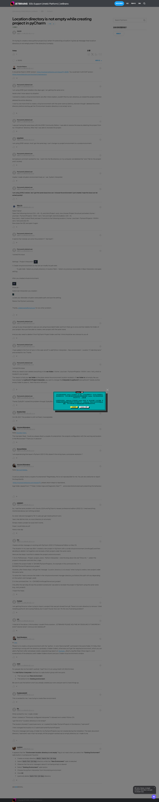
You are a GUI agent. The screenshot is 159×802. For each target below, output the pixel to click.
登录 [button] (139, 3)
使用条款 (66, 402)
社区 (127, 3)
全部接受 (74, 407)
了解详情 (84, 397)
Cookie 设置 (84, 407)
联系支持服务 (119, 3)
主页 (19, 3)
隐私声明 (60, 402)
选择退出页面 (80, 403)
